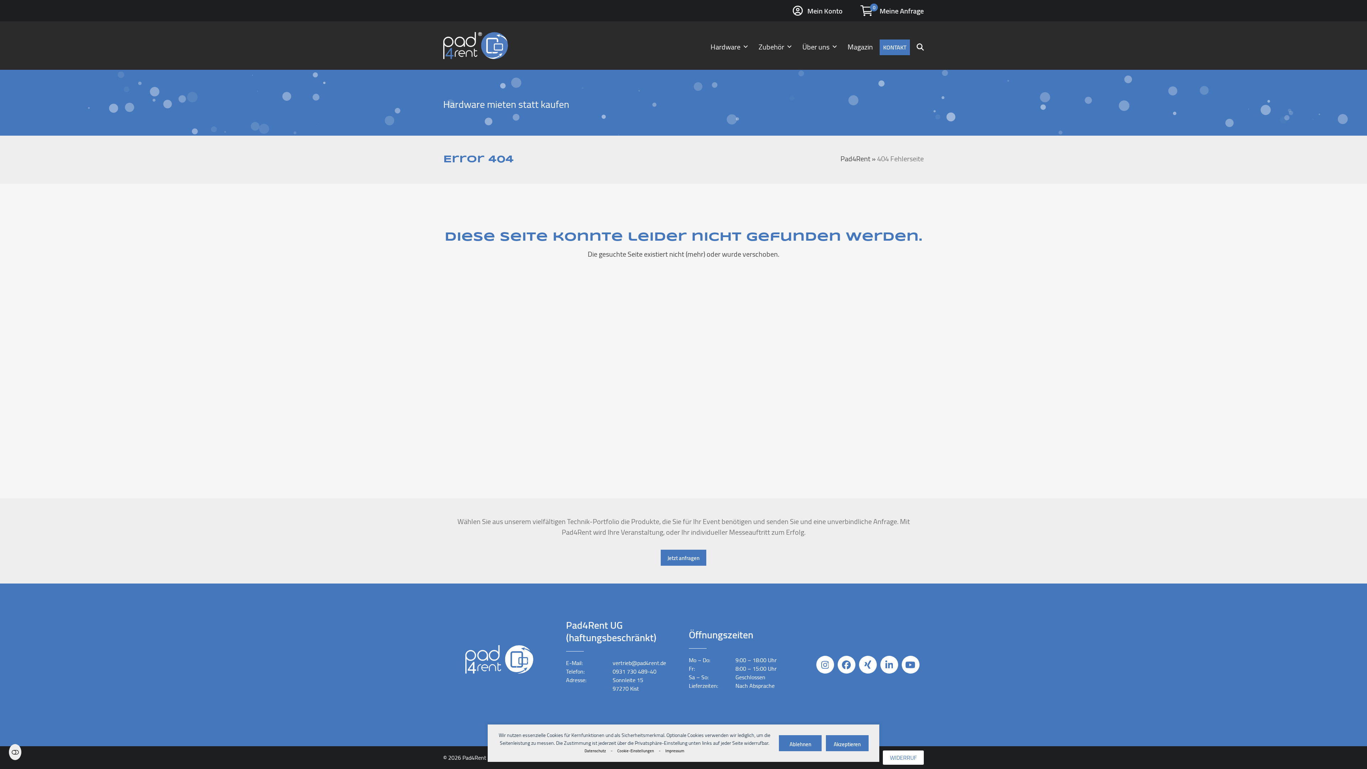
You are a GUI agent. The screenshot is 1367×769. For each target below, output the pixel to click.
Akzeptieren (847, 744)
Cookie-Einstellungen (635, 750)
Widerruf (903, 757)
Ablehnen (800, 744)
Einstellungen (15, 752)
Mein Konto (825, 10)
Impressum (674, 750)
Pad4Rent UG (478, 757)
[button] (920, 45)
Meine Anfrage (902, 10)
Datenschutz (595, 750)
